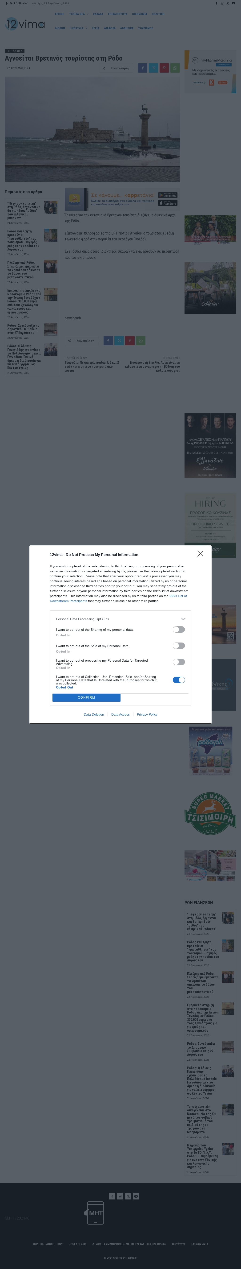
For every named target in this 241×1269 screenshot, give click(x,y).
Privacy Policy (147, 714)
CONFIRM (86, 697)
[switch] (179, 629)
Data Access (120, 714)
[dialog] (120, 634)
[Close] (201, 555)
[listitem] (120, 619)
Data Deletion (94, 714)
